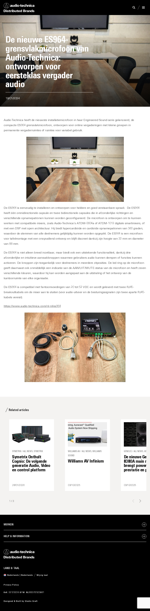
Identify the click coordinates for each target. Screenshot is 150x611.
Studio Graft (31, 601)
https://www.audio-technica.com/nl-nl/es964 (32, 306)
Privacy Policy (11, 585)
